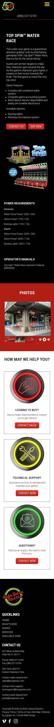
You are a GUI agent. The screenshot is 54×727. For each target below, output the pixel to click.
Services (7, 632)
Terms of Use (23, 712)
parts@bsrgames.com (13, 698)
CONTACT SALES (27, 425)
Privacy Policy (9, 712)
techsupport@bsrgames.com (16, 689)
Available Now (11, 636)
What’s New (9, 624)
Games (6, 628)
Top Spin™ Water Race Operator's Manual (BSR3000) (24, 266)
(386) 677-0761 (27, 16)
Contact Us (16, 126)
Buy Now (36, 126)
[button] (40, 339)
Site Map (36, 712)
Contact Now (27, 493)
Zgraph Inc (10, 715)
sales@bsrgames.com (13, 681)
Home (5, 620)
